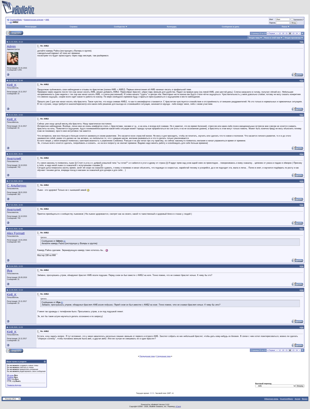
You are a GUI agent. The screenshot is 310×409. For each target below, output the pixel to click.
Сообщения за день (230, 27)
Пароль (272, 23)
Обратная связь (271, 399)
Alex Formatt (16, 233)
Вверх (304, 399)
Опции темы (254, 38)
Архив (297, 399)
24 (297, 33)
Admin (11, 46)
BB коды (10, 375)
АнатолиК (14, 158)
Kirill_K (11, 85)
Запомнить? (299, 20)
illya (9, 270)
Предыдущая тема (147, 356)
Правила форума (14, 385)
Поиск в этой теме (272, 38)
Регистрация (30, 27)
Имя (271, 19)
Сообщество (119, 27)
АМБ (47, 20)
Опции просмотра (293, 38)
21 (287, 33)
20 (283, 33)
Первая (271, 33)
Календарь (172, 27)
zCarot (178, 406)
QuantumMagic (16, 20)
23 (293, 33)
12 (280, 33)
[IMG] (9, 379)
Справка (73, 27)
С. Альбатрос (16, 185)
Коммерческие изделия (33, 20)
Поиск (284, 27)
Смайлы (10, 377)
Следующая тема (163, 356)
